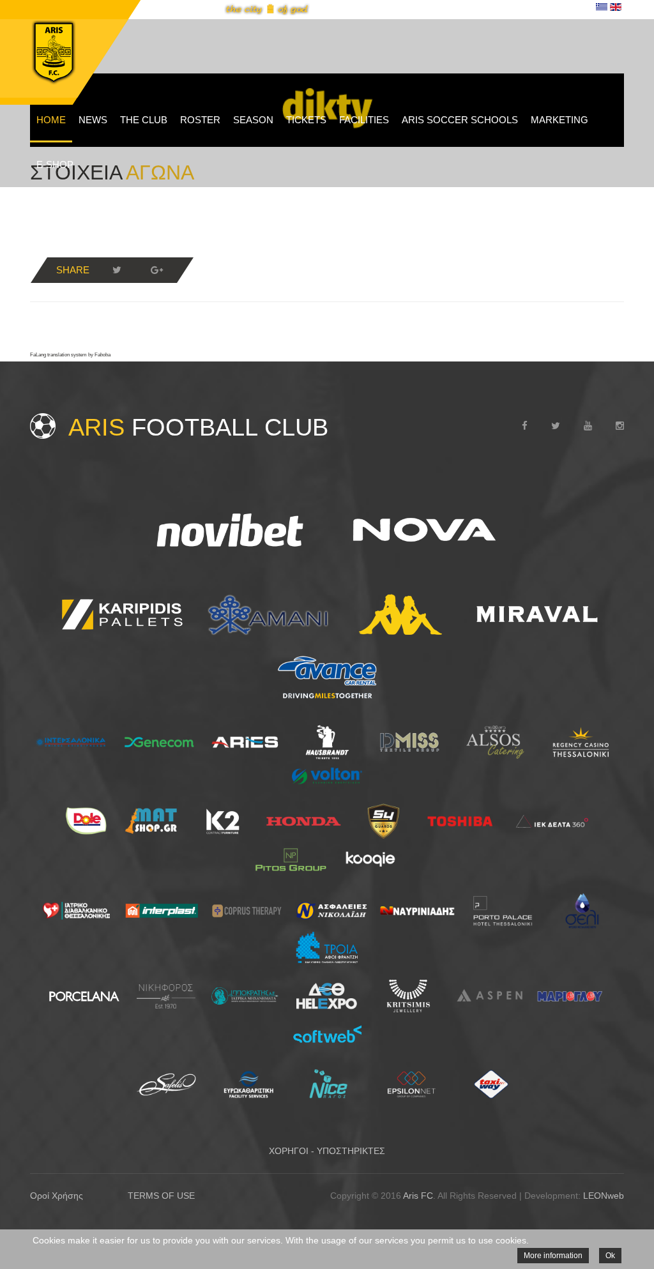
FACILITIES (364, 119)
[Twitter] (117, 270)
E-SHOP (54, 164)
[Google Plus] (156, 270)
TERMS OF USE (161, 1195)
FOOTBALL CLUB (198, 427)
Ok (610, 1255)
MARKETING (559, 119)
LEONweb (603, 1195)
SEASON (253, 119)
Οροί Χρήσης (56, 1195)
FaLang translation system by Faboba (70, 355)
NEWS (93, 119)
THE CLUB (143, 119)
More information (553, 1255)
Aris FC (418, 1195)
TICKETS (306, 119)
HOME (51, 119)
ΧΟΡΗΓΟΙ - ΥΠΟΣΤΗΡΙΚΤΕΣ (327, 1151)
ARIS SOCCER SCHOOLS (460, 119)
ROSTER (200, 119)
